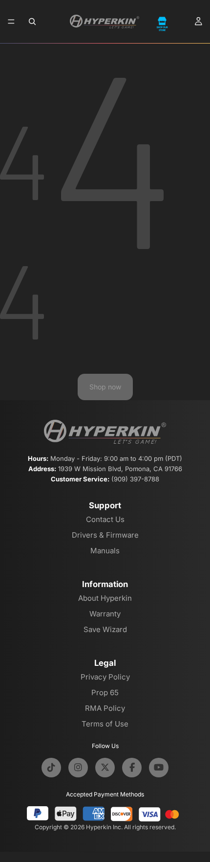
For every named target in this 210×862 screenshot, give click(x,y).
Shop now (105, 387)
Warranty (105, 613)
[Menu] (11, 21)
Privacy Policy (105, 676)
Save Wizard (105, 629)
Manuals (105, 550)
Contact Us (105, 519)
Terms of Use (105, 723)
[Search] (32, 21)
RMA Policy (105, 708)
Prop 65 (105, 692)
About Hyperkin (105, 598)
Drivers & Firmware (105, 535)
